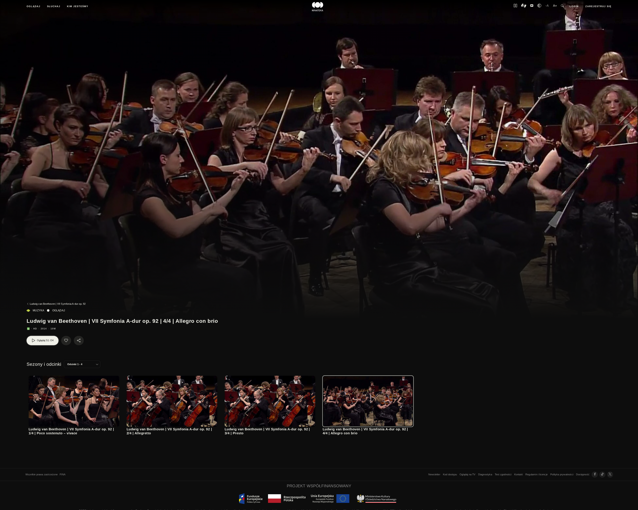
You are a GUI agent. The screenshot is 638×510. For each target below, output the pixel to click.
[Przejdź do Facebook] (594, 474)
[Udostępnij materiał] (79, 340)
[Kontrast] (524, 6)
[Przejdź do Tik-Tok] (602, 474)
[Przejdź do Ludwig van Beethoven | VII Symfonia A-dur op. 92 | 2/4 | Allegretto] (172, 401)
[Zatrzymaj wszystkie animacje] (515, 6)
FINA (62, 474)
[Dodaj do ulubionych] (66, 340)
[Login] (531, 6)
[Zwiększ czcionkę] (555, 6)
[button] (82, 364)
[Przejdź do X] (610, 474)
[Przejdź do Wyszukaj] (562, 6)
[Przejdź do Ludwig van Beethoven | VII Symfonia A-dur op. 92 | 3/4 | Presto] (270, 401)
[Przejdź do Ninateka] (317, 6)
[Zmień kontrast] (539, 6)
